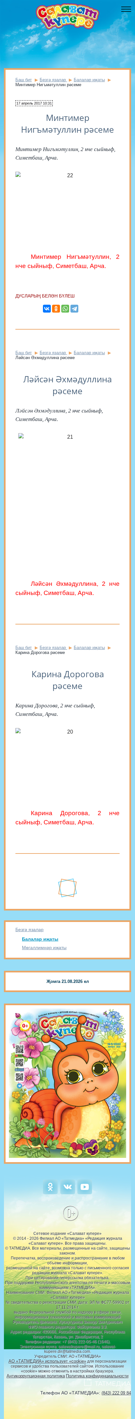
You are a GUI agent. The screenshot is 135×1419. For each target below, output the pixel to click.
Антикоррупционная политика (36, 1375)
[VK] (67, 1192)
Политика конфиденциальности (97, 1375)
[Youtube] (84, 1192)
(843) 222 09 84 (116, 1392)
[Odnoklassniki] (50, 1192)
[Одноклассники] (56, 309)
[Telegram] (74, 309)
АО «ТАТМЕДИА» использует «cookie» (47, 1361)
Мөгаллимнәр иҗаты (44, 947)
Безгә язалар (29, 929)
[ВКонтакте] (47, 309)
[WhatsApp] (65, 309)
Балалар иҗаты (40, 939)
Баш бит (23, 79)
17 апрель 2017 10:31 (34, 103)
